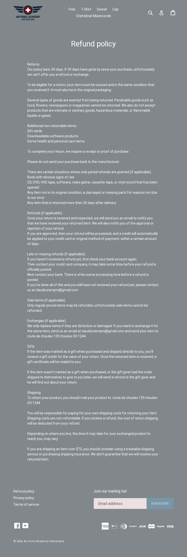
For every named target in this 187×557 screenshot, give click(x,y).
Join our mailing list (110, 491)
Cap (115, 9)
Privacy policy (23, 498)
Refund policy (23, 491)
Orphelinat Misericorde (93, 16)
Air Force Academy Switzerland (44, 541)
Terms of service (26, 504)
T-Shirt (86, 9)
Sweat (102, 9)
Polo (72, 9)
